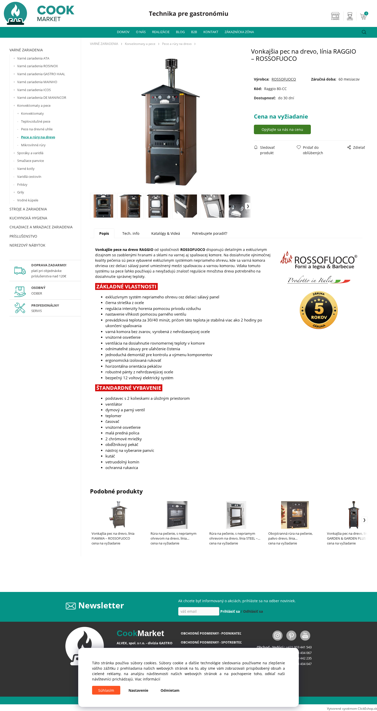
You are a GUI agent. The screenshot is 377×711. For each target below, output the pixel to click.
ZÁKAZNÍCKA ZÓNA (239, 32)
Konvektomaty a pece (34, 105)
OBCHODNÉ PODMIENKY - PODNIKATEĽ (211, 633)
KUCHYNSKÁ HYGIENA (28, 218)
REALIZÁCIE (161, 32)
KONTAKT (210, 32)
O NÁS (141, 32)
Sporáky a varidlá (30, 153)
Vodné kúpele (27, 200)
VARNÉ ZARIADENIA (26, 49)
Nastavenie (138, 690)
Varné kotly (26, 168)
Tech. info (130, 233)
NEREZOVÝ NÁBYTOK (27, 245)
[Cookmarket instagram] (278, 635)
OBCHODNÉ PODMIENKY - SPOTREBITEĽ (211, 642)
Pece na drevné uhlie (37, 129)
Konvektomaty (32, 113)
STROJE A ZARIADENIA (28, 209)
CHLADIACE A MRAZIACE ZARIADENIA (41, 227)
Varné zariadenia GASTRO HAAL (41, 74)
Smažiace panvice (30, 160)
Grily (20, 192)
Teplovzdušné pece (35, 121)
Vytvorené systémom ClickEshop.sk (352, 708)
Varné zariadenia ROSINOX (37, 66)
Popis (104, 233)
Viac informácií (147, 679)
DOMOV (123, 32)
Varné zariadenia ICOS (34, 89)
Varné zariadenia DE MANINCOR (41, 97)
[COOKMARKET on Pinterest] (292, 635)
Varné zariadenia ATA (33, 58)
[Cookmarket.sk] (37, 11)
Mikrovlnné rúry (33, 145)
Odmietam (170, 690)
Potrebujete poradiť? (209, 233)
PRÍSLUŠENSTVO (23, 236)
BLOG (180, 32)
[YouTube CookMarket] (305, 635)
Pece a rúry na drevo (38, 137)
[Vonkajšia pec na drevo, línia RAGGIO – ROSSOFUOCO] (170, 122)
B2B (194, 32)
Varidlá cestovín (29, 176)
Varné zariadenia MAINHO (37, 82)
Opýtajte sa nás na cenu (282, 129)
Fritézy (22, 184)
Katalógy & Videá (165, 233)
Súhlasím (106, 690)
